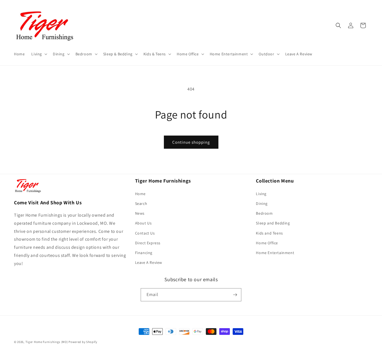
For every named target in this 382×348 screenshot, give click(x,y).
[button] (38, 54)
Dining (262, 203)
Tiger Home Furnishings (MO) (46, 342)
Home (140, 193)
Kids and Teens (269, 233)
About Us (143, 223)
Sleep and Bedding (273, 223)
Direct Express (148, 242)
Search (141, 203)
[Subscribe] (235, 294)
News (140, 213)
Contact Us (145, 233)
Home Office (267, 242)
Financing (143, 252)
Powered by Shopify (83, 342)
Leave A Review (148, 262)
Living (261, 193)
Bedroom (264, 213)
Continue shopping (191, 142)
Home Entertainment (275, 252)
